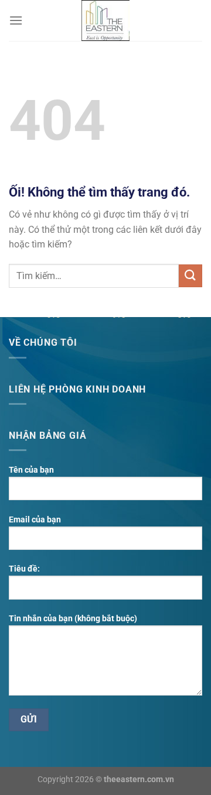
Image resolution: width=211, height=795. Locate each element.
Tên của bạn (31, 470)
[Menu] (16, 20)
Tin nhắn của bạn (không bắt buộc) (73, 619)
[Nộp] (190, 275)
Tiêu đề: (24, 569)
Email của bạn (35, 520)
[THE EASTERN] (105, 20)
